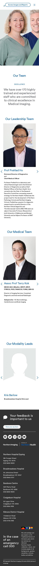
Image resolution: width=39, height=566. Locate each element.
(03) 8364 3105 (8, 506)
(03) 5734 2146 (8, 521)
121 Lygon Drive (8, 501)
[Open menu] (34, 5)
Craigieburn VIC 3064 (11, 504)
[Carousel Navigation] (19, 171)
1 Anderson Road (9, 516)
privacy (33, 561)
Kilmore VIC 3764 (9, 518)
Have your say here (12, 427)
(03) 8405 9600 (9, 463)
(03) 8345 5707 (8, 477)
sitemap (5, 563)
